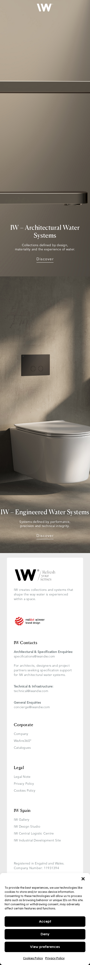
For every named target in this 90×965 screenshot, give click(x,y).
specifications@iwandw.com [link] (34, 656)
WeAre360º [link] (22, 741)
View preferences (45, 946)
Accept (45, 921)
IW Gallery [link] (21, 820)
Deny (45, 934)
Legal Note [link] (22, 777)
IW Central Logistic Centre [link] (34, 833)
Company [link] (21, 734)
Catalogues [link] (22, 748)
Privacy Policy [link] (55, 958)
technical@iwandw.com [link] (31, 691)
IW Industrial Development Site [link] (37, 840)
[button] (83, 878)
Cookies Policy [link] (33, 958)
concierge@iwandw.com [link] (32, 707)
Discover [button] (45, 259)
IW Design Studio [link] (27, 827)
